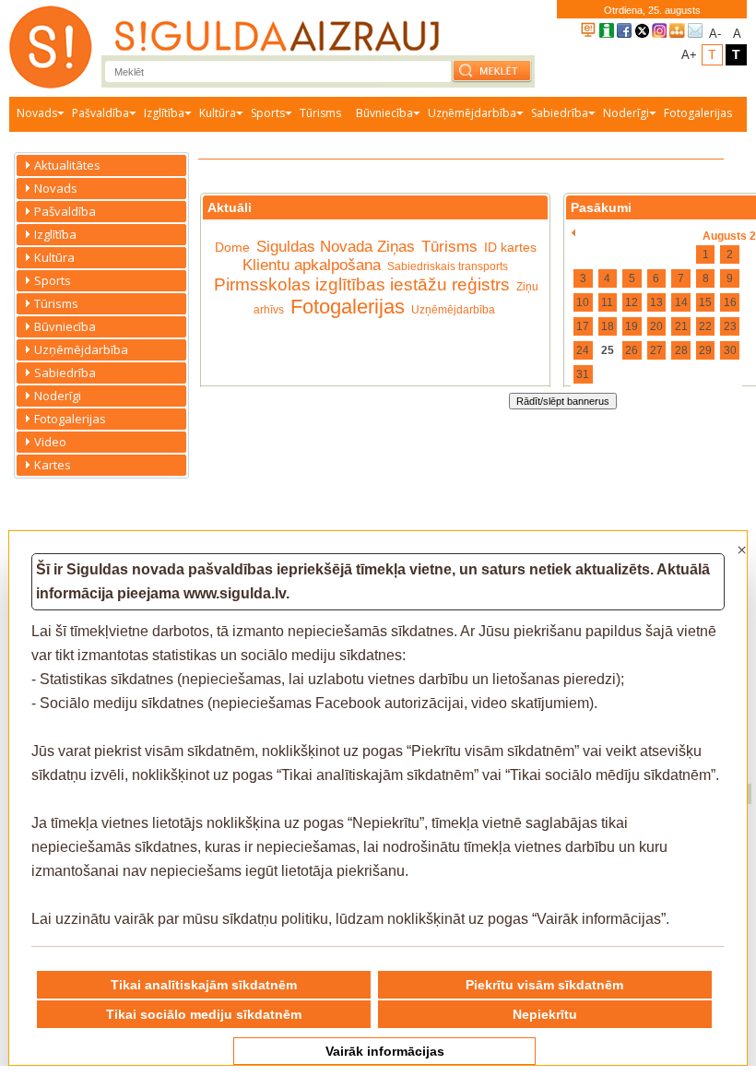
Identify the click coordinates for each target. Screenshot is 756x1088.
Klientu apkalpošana (311, 265)
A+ (689, 55)
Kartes (52, 464)
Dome (232, 247)
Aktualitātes (67, 165)
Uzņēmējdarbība (472, 113)
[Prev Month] (573, 233)
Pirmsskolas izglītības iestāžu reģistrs (362, 284)
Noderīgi (626, 113)
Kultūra (217, 113)
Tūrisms (320, 113)
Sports (268, 113)
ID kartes (510, 247)
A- (715, 34)
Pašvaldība (100, 113)
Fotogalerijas (698, 113)
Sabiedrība (559, 113)
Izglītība (164, 113)
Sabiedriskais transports (447, 266)
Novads (37, 113)
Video (50, 441)
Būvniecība (384, 113)
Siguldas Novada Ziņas (335, 246)
